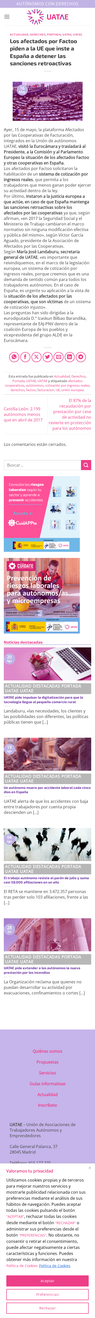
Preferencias (47, 1294)
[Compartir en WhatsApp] (14, 357)
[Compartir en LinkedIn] (70, 357)
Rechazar (47, 1308)
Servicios (47, 1073)
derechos (18, 390)
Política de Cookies (22, 1265)
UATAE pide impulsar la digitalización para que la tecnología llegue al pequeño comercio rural (43, 699)
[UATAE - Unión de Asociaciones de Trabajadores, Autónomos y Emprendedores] (47, 16)
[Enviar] (86, 465)
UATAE (66, 34)
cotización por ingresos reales (67, 385)
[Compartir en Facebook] (25, 357)
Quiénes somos (47, 1051)
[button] (7, 16)
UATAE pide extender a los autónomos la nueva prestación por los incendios (42, 970)
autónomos (35, 385)
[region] (47, 1240)
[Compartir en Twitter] (48, 357)
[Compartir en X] (36, 357)
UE (58, 390)
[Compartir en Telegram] (81, 357)
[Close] (90, 1168)
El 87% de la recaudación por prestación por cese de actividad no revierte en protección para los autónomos (70, 414)
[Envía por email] (58, 357)
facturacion (45, 390)
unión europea (72, 390)
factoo (31, 390)
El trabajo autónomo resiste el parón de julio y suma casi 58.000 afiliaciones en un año (46, 880)
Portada (54, 34)
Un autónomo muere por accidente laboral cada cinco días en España (47, 789)
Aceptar (47, 1280)
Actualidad (19, 34)
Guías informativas (48, 1083)
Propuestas (47, 1062)
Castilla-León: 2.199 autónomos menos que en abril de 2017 (23, 414)
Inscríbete (47, 1105)
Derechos (38, 34)
